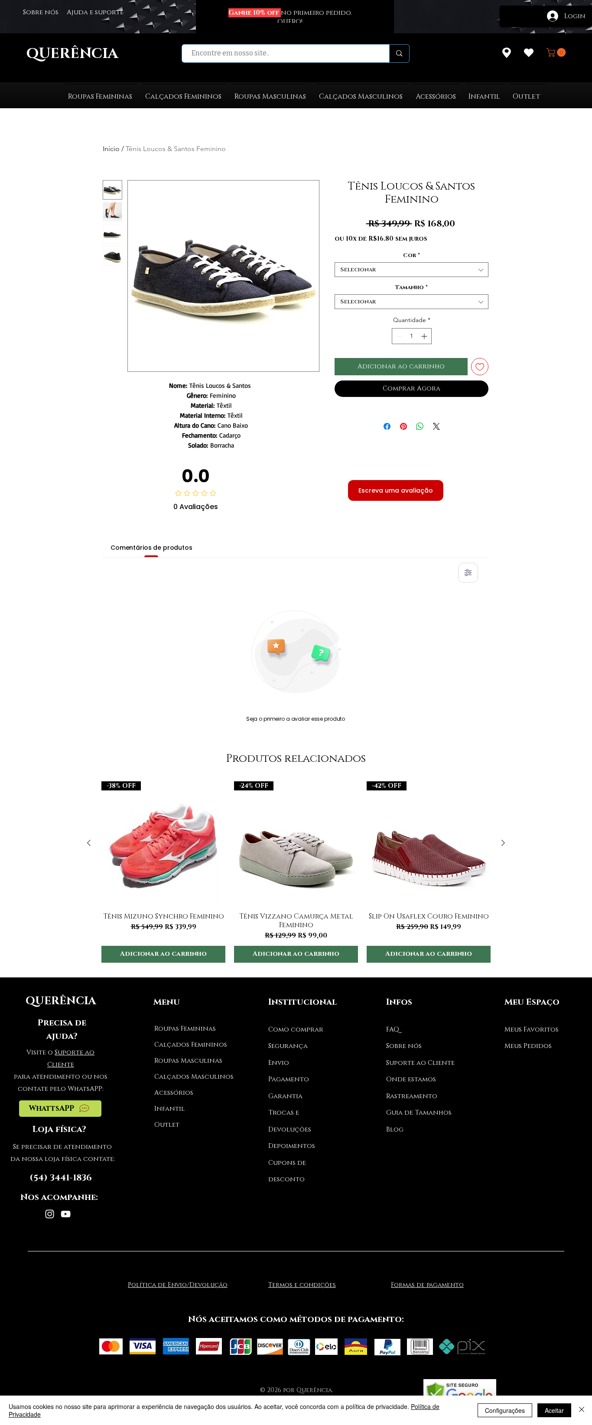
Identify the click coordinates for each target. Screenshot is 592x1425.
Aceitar (554, 1410)
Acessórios (173, 1092)
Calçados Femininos (186, 1044)
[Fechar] (581, 1410)
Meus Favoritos (531, 1029)
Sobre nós (404, 1046)
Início (111, 149)
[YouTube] (66, 1214)
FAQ (392, 1029)
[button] (557, 52)
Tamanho (411, 287)
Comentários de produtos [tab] (151, 547)
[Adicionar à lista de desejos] (480, 367)
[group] (296, 872)
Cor (411, 255)
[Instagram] (49, 1214)
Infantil (169, 1108)
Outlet (166, 1124)
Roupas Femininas (185, 1028)
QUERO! (290, 21)
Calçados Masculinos (186, 1076)
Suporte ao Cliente (420, 1062)
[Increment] (425, 336)
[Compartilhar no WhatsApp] (420, 421)
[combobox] (411, 269)
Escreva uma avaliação (395, 490)
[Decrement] (398, 336)
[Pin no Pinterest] (403, 421)
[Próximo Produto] (503, 843)
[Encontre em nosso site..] (399, 53)
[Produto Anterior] (89, 843)
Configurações (505, 1410)
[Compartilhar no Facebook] (387, 421)
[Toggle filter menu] (468, 573)
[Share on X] (436, 421)
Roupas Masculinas (186, 1060)
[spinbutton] (412, 336)
